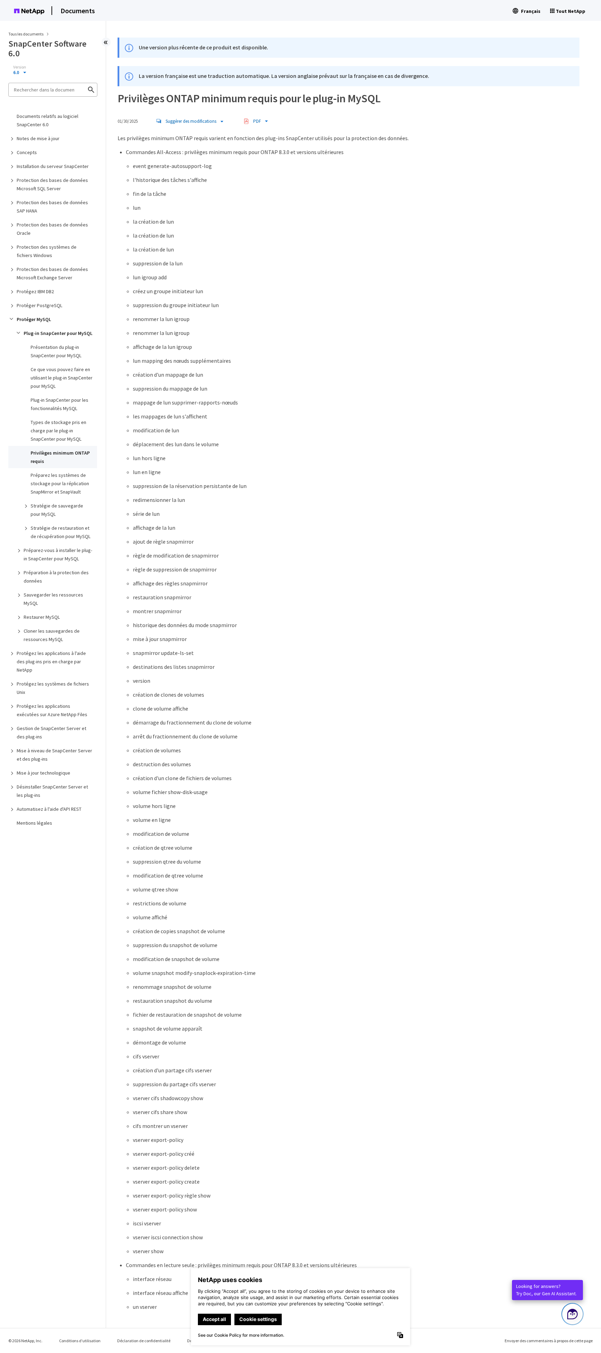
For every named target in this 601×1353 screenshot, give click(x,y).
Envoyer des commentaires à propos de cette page (549, 1340)
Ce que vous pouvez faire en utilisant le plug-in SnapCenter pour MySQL (62, 377)
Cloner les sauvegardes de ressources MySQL (52, 635)
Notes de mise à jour (38, 138)
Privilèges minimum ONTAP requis (60, 457)
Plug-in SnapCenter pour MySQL (58, 333)
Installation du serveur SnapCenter (53, 166)
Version (19, 67)
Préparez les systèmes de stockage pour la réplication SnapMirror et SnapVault (60, 483)
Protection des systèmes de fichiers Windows (47, 251)
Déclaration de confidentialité (143, 1340)
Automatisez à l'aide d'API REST (49, 809)
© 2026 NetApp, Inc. (25, 1340)
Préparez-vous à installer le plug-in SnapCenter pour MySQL (58, 554)
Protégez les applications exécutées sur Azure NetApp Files (52, 710)
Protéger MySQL (34, 319)
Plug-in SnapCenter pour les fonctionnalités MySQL (59, 404)
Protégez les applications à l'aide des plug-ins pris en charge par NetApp (51, 661)
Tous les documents (25, 34)
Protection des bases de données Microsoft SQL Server (52, 184)
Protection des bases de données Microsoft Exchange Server (52, 273)
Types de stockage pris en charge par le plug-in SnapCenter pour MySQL (58, 430)
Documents (78, 10)
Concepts (27, 152)
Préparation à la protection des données (56, 576)
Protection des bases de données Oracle (52, 229)
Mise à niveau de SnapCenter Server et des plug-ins (54, 754)
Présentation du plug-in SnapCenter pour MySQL (56, 351)
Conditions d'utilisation (80, 1340)
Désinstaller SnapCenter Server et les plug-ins (52, 791)
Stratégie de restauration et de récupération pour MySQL (60, 532)
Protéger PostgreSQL (39, 305)
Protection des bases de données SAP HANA (52, 206)
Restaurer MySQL (42, 617)
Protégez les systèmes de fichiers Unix (53, 688)
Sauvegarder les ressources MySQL (53, 599)
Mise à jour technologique (43, 773)
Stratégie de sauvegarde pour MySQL (57, 510)
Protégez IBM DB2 (35, 291)
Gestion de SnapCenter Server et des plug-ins (51, 732)
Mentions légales (34, 823)
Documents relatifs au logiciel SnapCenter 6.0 (47, 120)
